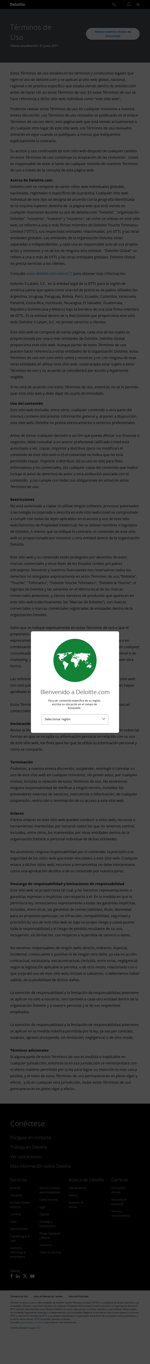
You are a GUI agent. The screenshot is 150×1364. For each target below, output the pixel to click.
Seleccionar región (57, 719)
